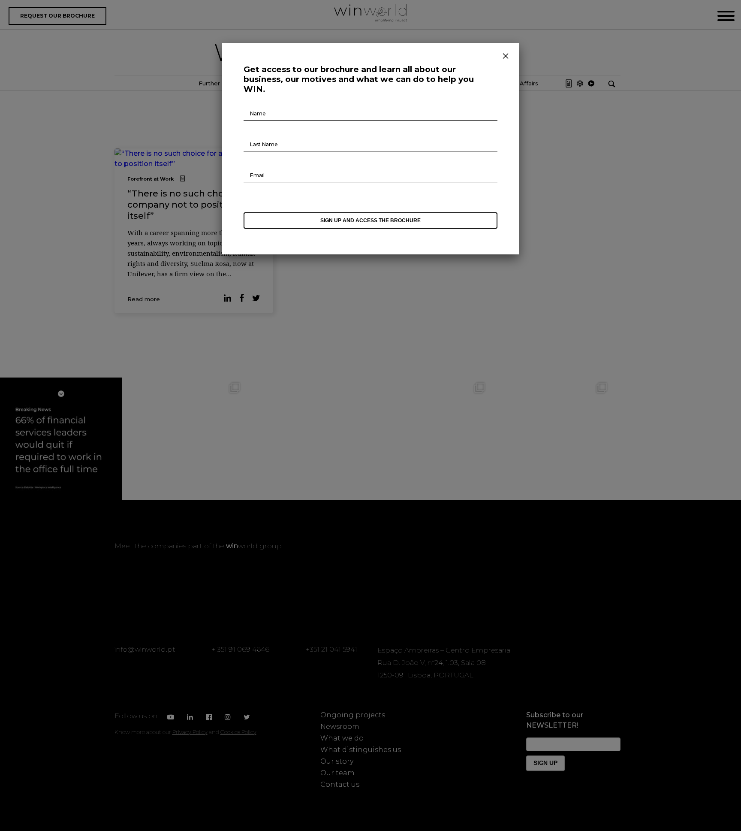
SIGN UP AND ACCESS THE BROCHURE (370, 221)
